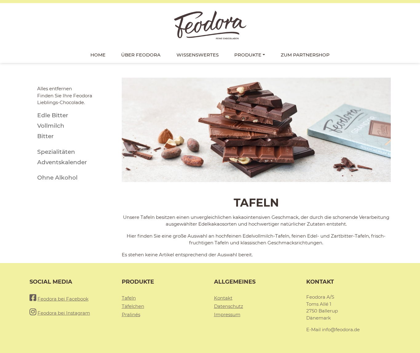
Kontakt (223, 298)
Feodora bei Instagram (64, 313)
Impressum (227, 314)
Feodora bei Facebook (63, 299)
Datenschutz (228, 306)
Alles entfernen (54, 88)
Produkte (247, 55)
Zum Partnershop (305, 55)
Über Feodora (140, 55)
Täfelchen (133, 306)
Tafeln (129, 298)
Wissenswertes (197, 55)
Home (97, 55)
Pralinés (131, 314)
